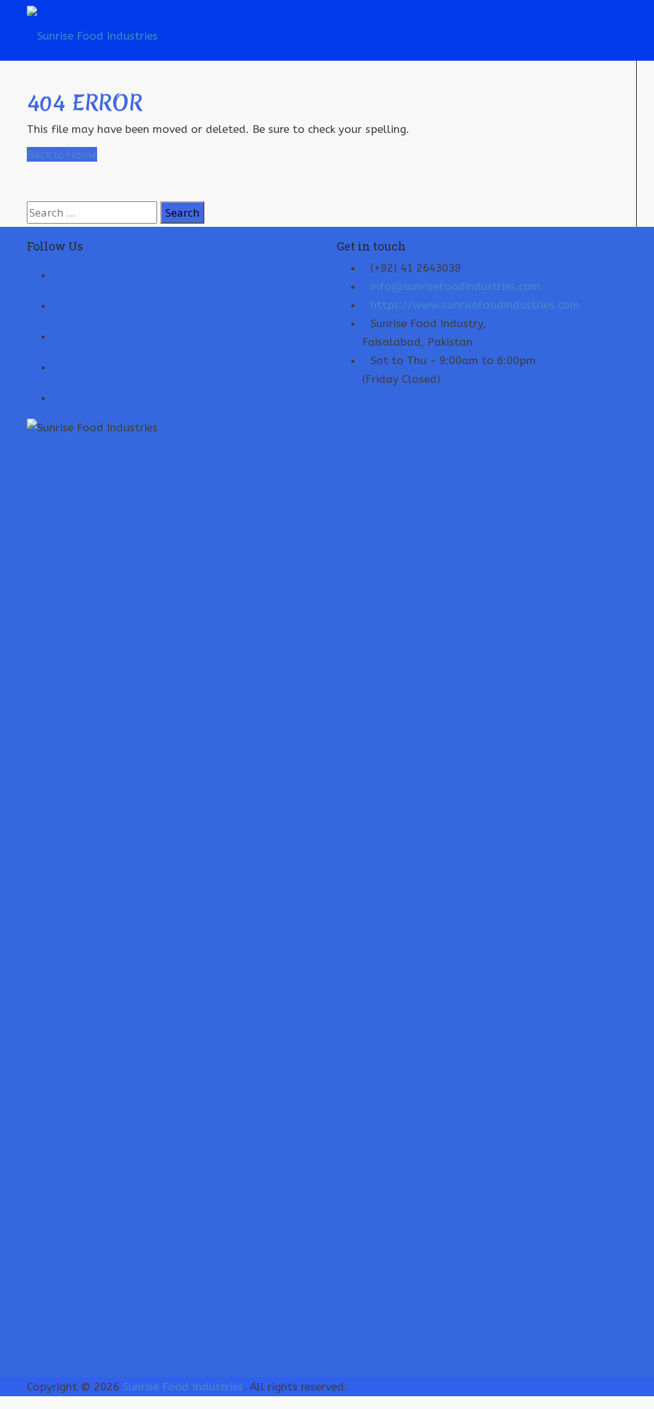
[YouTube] (57, 304)
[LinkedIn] (57, 366)
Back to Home (62, 154)
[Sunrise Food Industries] (92, 30)
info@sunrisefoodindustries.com (455, 286)
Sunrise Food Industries (183, 1386)
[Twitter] (57, 274)
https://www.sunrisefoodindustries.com (474, 304)
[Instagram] (57, 397)
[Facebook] (57, 335)
